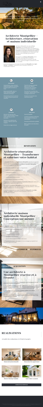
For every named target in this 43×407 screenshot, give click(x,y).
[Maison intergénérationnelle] (11, 354)
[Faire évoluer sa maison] (31, 371)
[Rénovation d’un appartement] (31, 354)
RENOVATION (30, 146)
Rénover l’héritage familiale (11, 378)
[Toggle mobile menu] (40, 1)
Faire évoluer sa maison (32, 378)
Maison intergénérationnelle (11, 361)
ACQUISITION (19, 266)
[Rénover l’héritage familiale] (11, 371)
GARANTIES (7, 316)
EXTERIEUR (35, 249)
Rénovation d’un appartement (31, 361)
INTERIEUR (22, 249)
